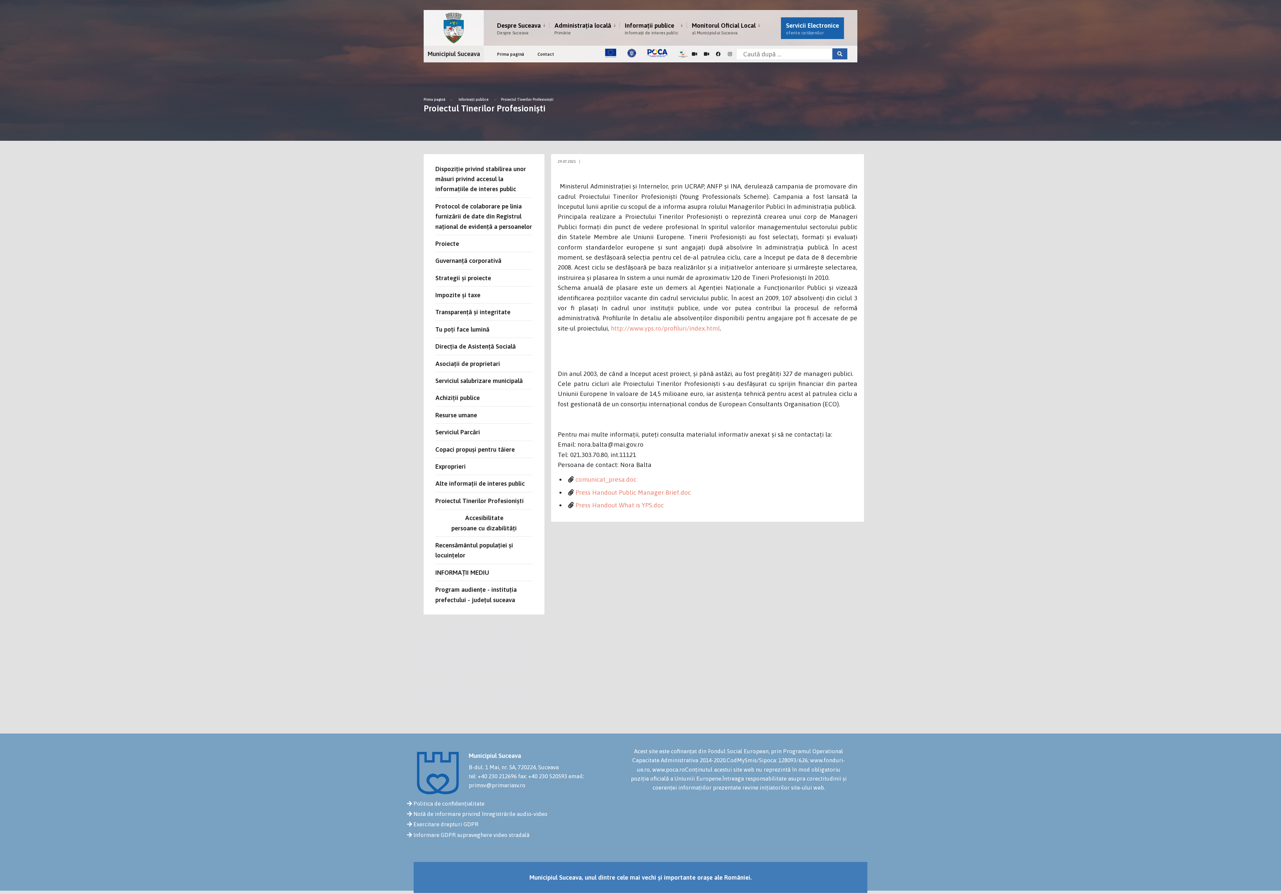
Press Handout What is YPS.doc (619, 505)
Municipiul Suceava (454, 53)
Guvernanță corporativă (468, 260)
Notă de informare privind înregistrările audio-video (480, 814)
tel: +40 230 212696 (493, 776)
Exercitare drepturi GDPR (445, 824)
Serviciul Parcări (457, 432)
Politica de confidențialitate (448, 803)
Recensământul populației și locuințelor (474, 550)
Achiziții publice (457, 397)
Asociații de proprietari (467, 363)
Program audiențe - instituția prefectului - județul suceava (476, 594)
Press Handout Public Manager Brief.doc (633, 492)
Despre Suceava (519, 28)
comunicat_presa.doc (605, 479)
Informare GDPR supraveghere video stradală (471, 835)
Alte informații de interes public (480, 483)
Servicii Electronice (812, 28)
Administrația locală (582, 28)
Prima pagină (510, 54)
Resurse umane (456, 415)
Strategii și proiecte (463, 278)
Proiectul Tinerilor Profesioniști (527, 99)
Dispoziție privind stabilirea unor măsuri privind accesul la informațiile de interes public (480, 179)
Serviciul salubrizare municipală (479, 380)
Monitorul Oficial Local (724, 28)
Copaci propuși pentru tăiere (475, 449)
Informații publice (651, 28)
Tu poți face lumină (462, 329)
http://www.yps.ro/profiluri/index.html (665, 328)
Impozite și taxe (457, 295)
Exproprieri (450, 466)
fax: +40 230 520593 (542, 776)
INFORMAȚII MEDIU (462, 572)
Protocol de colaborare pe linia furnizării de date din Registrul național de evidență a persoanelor (483, 216)
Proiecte (447, 243)
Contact (545, 54)
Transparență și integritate (472, 312)
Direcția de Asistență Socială (475, 346)
